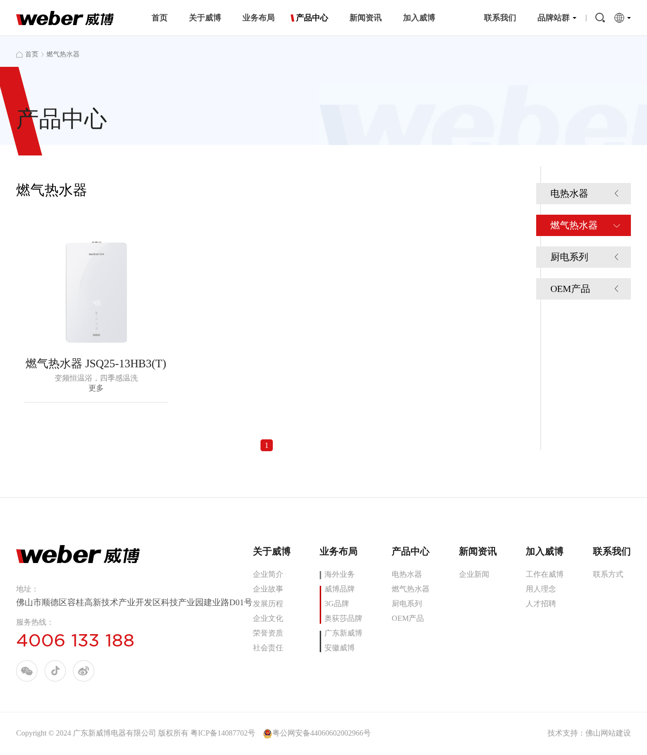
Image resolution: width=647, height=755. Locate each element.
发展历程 (268, 604)
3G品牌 (336, 604)
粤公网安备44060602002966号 (321, 733)
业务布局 (259, 17)
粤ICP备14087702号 (222, 733)
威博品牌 (339, 589)
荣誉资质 (268, 633)
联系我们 (500, 17)
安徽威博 (339, 648)
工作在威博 (545, 574)
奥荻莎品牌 (343, 618)
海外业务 (339, 574)
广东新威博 (343, 633)
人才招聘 (541, 604)
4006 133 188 (75, 640)
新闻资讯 (366, 17)
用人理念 (541, 589)
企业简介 (268, 574)
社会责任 (268, 648)
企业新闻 (474, 574)
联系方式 (608, 574)
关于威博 (205, 17)
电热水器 (569, 193)
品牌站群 (554, 17)
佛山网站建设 (608, 733)
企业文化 (268, 618)
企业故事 (268, 589)
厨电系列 (569, 257)
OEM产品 (570, 288)
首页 (160, 17)
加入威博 (419, 17)
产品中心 (312, 17)
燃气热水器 (574, 225)
